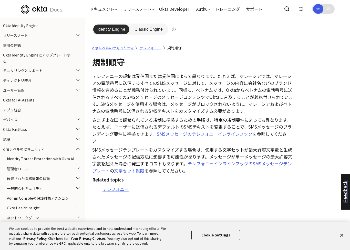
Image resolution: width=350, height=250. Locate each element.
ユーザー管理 (14, 90)
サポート (254, 9)
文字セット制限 (129, 170)
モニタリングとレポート (23, 70)
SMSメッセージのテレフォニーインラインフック (204, 134)
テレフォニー (150, 47)
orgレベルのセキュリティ (24, 149)
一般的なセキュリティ (25, 188)
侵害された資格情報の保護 (28, 178)
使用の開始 (12, 45)
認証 (6, 139)
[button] (102, 9)
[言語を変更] (301, 9)
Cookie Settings (215, 235)
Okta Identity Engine (20, 25)
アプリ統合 (12, 109)
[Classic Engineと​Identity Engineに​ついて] (174, 29)
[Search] (287, 9)
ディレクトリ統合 (17, 80)
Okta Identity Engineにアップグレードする (37, 57)
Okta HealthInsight (23, 207)
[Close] (341, 235)
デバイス (10, 119)
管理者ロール (17, 168)
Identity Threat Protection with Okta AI (40, 158)
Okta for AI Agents (18, 100)
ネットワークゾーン (23, 217)
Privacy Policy (35, 238)
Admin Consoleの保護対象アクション (38, 198)
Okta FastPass (15, 129)
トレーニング (227, 9)
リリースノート (15, 35)
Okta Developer (174, 9)
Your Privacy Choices (88, 238)
